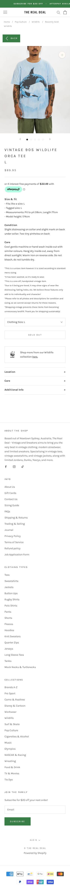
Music (8, 742)
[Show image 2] (31, 139)
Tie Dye (8, 779)
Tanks (7, 661)
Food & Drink (12, 767)
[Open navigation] (5, 12)
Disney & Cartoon (14, 705)
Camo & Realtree (14, 699)
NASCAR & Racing (15, 755)
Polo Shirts (10, 605)
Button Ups (11, 593)
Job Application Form (16, 554)
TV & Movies (11, 773)
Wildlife (36, 22)
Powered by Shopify (35, 853)
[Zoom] (62, 55)
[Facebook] (5, 466)
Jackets (8, 587)
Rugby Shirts (11, 599)
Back (14, 38)
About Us (9, 486)
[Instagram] (14, 466)
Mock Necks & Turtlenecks (20, 667)
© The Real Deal (35, 848)
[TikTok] (22, 466)
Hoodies (9, 630)
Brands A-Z (10, 687)
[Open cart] (65, 12)
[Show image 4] (39, 139)
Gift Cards (10, 493)
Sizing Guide (11, 505)
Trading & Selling (14, 523)
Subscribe (17, 821)
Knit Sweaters (12, 636)
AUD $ (33, 840)
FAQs (7, 511)
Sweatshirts (11, 581)
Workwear (10, 711)
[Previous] (20, 139)
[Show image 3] (35, 139)
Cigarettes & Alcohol (16, 736)
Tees (7, 574)
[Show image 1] (27, 139)
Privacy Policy (12, 536)
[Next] (49, 139)
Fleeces (8, 624)
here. (35, 356)
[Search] (58, 12)
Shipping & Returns (16, 517)
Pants (7, 611)
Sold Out (35, 335)
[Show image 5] (43, 139)
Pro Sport (9, 693)
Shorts (8, 618)
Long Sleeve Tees (14, 654)
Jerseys (8, 648)
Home (7, 22)
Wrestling (10, 761)
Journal (8, 530)
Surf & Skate (12, 724)
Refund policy (12, 548)
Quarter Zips (11, 642)
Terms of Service (14, 542)
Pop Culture (21, 22)
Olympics (9, 748)
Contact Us (10, 499)
